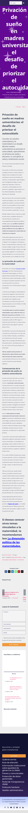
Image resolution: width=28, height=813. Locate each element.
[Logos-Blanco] (5, 2)
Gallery (13, 586)
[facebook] (5, 807)
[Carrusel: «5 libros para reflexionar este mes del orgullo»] (17, 718)
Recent (14, 673)
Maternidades (18, 557)
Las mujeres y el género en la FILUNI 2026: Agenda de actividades (9, 586)
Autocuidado (5, 559)
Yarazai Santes (7, 555)
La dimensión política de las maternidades (13, 542)
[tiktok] (20, 807)
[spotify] (17, 807)
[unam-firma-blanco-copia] (6, 737)
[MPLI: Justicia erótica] (11, 713)
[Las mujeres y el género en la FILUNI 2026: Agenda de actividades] (11, 586)
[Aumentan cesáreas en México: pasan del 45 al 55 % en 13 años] (7, 687)
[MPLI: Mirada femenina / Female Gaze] (11, 716)
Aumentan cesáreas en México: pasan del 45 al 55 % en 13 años (16, 688)
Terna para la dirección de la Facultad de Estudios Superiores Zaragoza (13, 698)
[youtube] (11, 807)
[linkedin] (23, 807)
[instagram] (14, 807)
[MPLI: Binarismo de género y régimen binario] (17, 713)
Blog (13, 557)
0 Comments (21, 559)
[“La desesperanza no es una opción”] (7, 678)
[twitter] (8, 807)
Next (23, 107)
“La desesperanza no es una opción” (16, 678)
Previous (18, 107)
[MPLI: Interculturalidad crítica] (6, 713)
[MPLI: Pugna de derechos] (6, 716)
